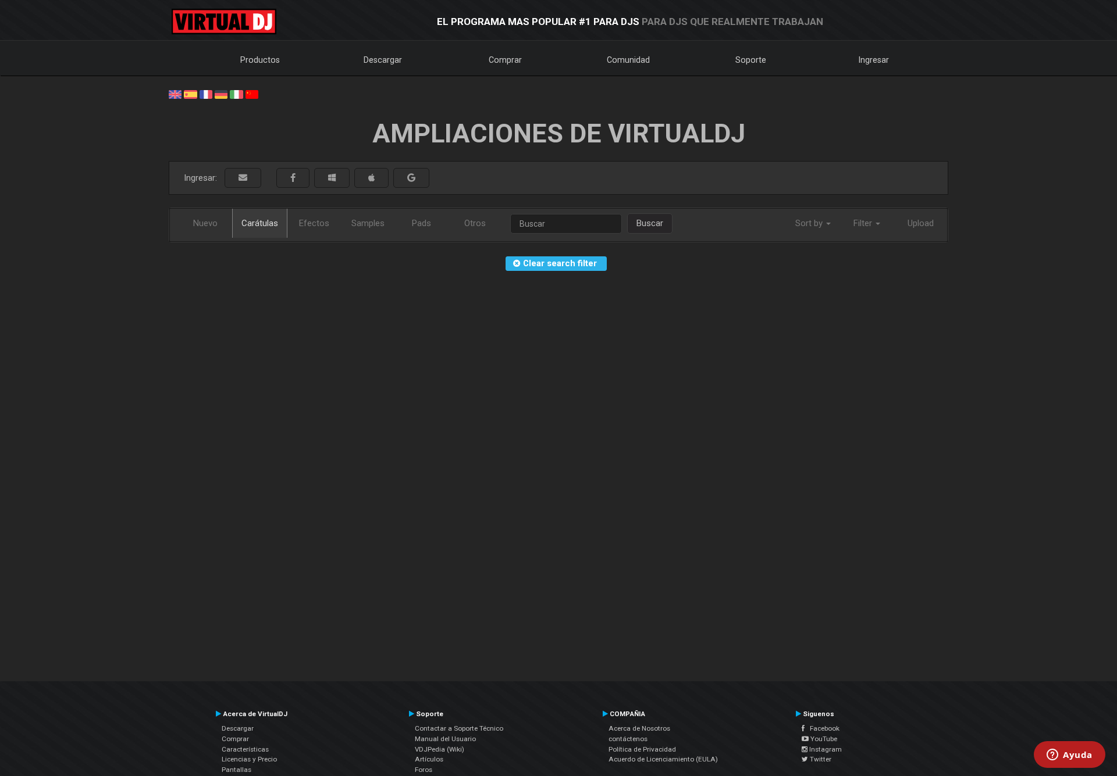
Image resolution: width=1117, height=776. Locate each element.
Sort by (810, 223)
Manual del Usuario (445, 739)
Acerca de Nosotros (639, 728)
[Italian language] (236, 93)
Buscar (649, 223)
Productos (260, 60)
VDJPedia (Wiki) (439, 749)
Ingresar (874, 60)
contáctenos (628, 739)
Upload (921, 223)
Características (245, 749)
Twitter (819, 759)
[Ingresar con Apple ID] (371, 178)
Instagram (824, 749)
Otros (475, 223)
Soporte (750, 60)
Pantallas (236, 770)
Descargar (383, 60)
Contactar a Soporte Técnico (459, 728)
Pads (421, 223)
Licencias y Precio (249, 759)
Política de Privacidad (642, 749)
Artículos (429, 759)
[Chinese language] (252, 93)
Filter (863, 223)
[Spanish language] (190, 93)
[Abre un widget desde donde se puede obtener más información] (1069, 755)
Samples (368, 223)
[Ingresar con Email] (243, 178)
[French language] (206, 93)
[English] (175, 93)
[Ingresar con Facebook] (293, 178)
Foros (423, 770)
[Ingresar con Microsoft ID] (332, 178)
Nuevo (205, 223)
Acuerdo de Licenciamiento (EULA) (663, 759)
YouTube (823, 739)
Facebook (822, 728)
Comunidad (628, 60)
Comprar (505, 60)
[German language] (221, 93)
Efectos (314, 223)
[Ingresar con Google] (411, 178)
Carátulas (259, 223)
